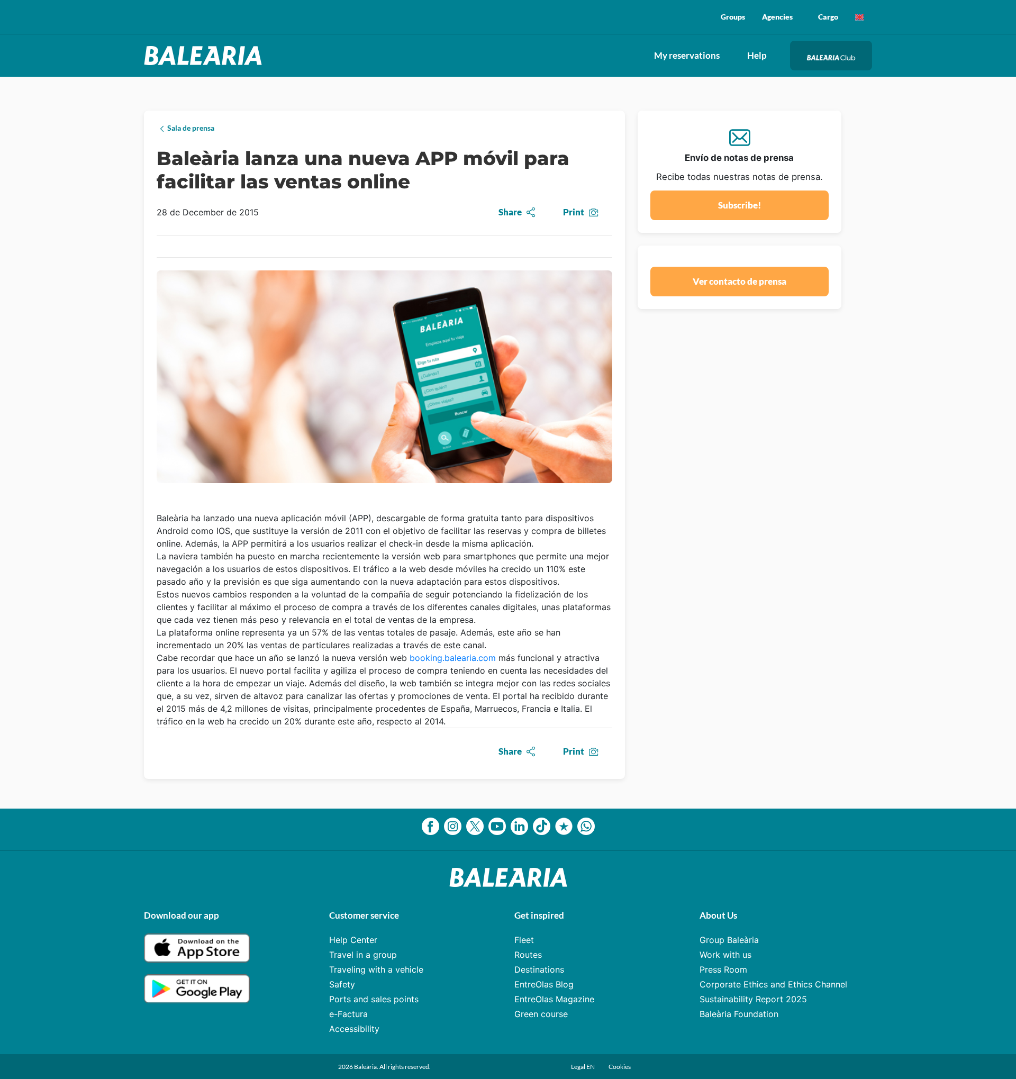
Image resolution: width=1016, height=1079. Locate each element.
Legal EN (583, 1067)
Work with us (725, 954)
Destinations (539, 969)
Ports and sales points (374, 999)
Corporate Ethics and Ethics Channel (773, 984)
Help (757, 55)
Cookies (620, 1067)
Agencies (777, 16)
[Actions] (859, 17)
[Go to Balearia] (205, 55)
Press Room (723, 969)
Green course (541, 1014)
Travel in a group (363, 954)
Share (510, 211)
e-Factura (348, 1014)
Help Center (353, 940)
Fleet (524, 940)
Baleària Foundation (739, 1014)
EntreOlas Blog (544, 984)
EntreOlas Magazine (554, 999)
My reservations (687, 55)
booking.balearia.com (453, 657)
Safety (342, 984)
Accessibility (354, 1028)
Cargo (828, 16)
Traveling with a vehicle (376, 969)
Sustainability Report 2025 (753, 999)
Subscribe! (739, 205)
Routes (528, 954)
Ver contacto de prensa (739, 281)
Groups (733, 16)
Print (573, 211)
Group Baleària (729, 940)
